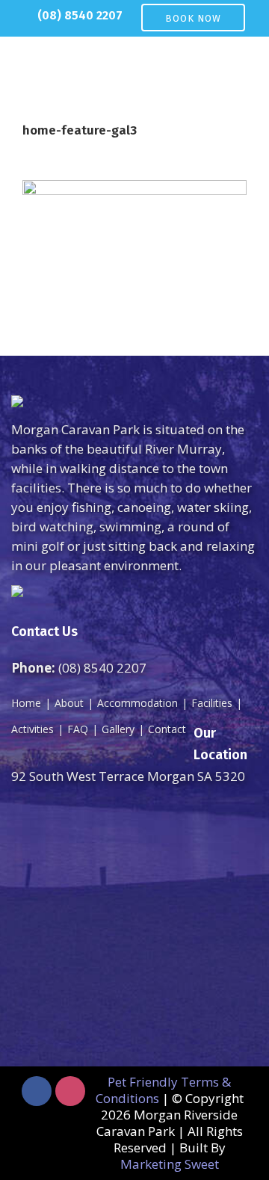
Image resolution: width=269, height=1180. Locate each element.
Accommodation (137, 703)
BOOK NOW (193, 18)
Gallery (118, 729)
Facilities (211, 703)
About (69, 703)
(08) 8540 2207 (80, 15)
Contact (167, 729)
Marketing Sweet (169, 1164)
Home (26, 703)
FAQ (77, 729)
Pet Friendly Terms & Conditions (164, 1090)
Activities (32, 729)
